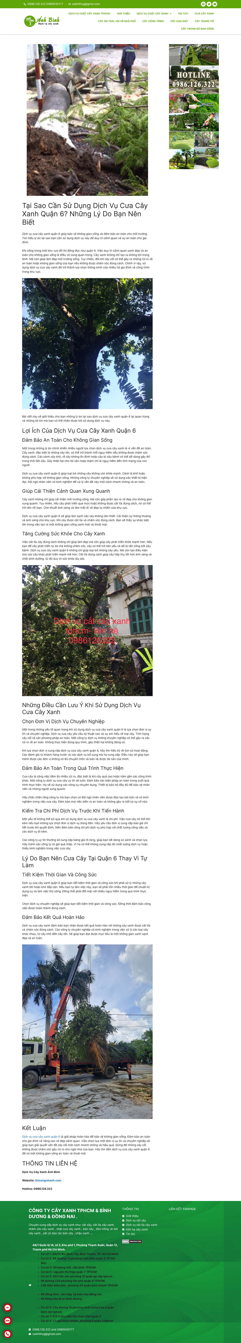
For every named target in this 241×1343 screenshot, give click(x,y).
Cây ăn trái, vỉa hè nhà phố (117, 21)
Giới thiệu (123, 13)
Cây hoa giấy (179, 21)
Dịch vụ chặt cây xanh (152, 13)
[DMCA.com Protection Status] (132, 1242)
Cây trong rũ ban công (197, 28)
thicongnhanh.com (48, 1180)
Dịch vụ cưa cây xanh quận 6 (41, 1136)
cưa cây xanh (204, 13)
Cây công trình (153, 21)
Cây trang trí (204, 21)
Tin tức (183, 13)
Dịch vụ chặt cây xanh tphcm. (89, 13)
